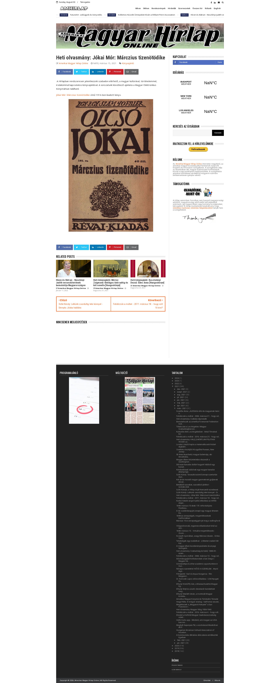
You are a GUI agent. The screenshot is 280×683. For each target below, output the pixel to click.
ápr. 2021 (181, 405)
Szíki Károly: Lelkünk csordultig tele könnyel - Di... (197, 492)
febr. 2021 (181, 640)
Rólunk (208, 8)
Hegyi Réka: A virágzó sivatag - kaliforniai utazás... (198, 602)
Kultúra (156, 15)
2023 (177, 381)
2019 (177, 648)
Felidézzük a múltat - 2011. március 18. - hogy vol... (198, 498)
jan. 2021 (181, 643)
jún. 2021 (181, 400)
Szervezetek (184, 8)
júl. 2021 (181, 397)
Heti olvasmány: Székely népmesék (191, 419)
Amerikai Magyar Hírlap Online (189, 164)
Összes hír (197, 8)
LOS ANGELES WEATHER (198, 111)
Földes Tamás (177, 665)
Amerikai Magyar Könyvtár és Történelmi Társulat (197, 599)
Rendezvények (158, 8)
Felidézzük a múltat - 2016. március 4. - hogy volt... (198, 612)
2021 (177, 386)
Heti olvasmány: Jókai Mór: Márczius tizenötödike (198, 495)
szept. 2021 (182, 392)
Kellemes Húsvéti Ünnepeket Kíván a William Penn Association (118, 14)
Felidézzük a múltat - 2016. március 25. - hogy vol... (198, 437)
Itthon (138, 8)
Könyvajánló (128, 63)
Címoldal (207, 680)
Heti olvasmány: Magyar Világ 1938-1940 (193, 609)
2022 (177, 383)
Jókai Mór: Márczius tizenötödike (73, 94)
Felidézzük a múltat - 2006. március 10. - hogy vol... (198, 556)
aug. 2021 (181, 395)
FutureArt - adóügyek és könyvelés (57, 14)
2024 (177, 378)
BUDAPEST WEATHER (198, 83)
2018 (177, 651)
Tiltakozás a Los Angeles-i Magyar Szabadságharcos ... (191, 428)
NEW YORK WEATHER (198, 97)
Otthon (146, 8)
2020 (177, 646)
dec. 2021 (181, 389)
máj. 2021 (181, 403)
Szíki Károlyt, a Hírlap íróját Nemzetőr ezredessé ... (198, 490)
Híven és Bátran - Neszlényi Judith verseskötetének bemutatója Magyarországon (199, 14)
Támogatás (85, 2)
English (217, 8)
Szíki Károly (176, 669)
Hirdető (83, 15)
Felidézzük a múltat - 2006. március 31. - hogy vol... (198, 416)
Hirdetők (172, 8)
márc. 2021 (182, 408)
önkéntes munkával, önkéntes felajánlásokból (193, 208)
